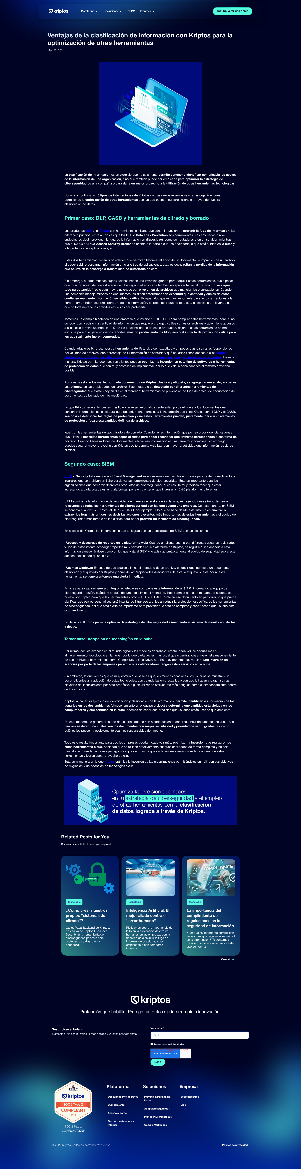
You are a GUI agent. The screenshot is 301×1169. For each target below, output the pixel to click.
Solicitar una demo (235, 11)
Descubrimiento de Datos (123, 1097)
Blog (183, 1105)
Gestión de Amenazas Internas (121, 1123)
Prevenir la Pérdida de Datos (157, 1099)
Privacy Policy (177, 1044)
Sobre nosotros (190, 1097)
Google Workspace (155, 1125)
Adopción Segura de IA (157, 1109)
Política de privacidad (235, 1145)
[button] (89, 11)
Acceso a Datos (117, 1113)
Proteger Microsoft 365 (158, 1117)
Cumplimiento (116, 1105)
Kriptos (109, 761)
